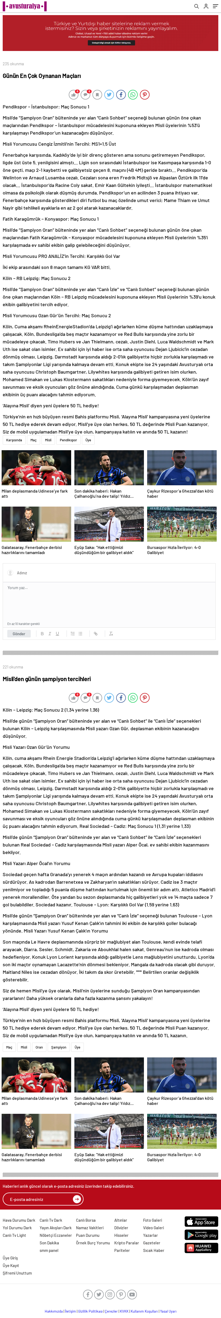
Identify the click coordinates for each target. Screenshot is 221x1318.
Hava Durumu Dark (19, 1220)
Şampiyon (58, 1047)
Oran (39, 1047)
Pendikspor (68, 440)
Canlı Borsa (86, 1220)
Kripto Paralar (126, 1242)
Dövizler (121, 1227)
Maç (33, 440)
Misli (48, 440)
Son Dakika (49, 1242)
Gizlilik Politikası (90, 1311)
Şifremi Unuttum (17, 1273)
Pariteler (122, 1250)
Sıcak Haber (153, 1250)
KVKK (124, 1311)
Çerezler (111, 1311)
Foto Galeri (152, 1220)
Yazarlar (150, 1235)
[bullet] (80, 633)
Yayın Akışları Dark (56, 1227)
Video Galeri (153, 1227)
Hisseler (121, 1235)
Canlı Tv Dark (51, 1220)
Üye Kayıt (11, 1265)
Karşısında (14, 440)
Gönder (19, 633)
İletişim (70, 1311)
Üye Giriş (10, 1257)
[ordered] (73, 633)
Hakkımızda (54, 1311)
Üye (88, 440)
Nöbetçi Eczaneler (56, 1235)
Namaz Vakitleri (89, 1227)
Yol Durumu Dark (17, 1227)
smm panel (49, 1250)
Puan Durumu (87, 1235)
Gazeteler (151, 1242)
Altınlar (120, 1220)
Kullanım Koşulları (144, 1311)
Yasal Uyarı (168, 1311)
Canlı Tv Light (14, 1235)
